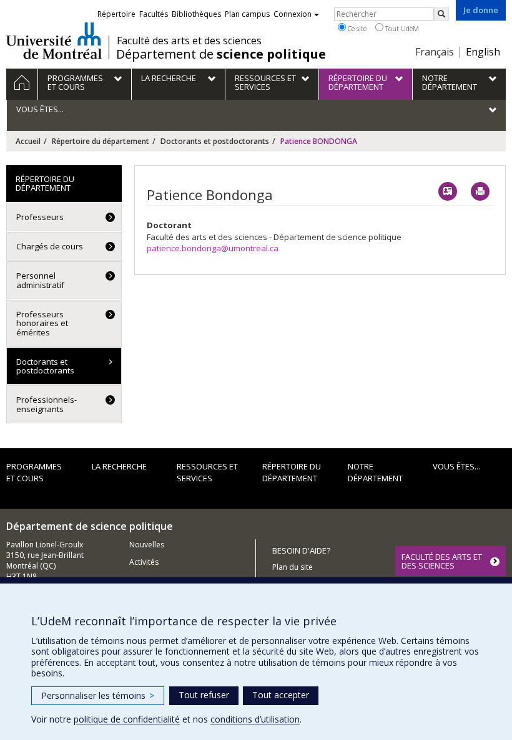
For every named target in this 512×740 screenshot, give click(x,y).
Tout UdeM (401, 28)
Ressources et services (207, 472)
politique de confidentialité (127, 719)
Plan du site (292, 567)
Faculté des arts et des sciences (189, 41)
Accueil (28, 141)
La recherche (119, 466)
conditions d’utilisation (255, 719)
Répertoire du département (100, 141)
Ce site (356, 28)
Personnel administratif (40, 280)
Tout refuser (204, 695)
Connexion (292, 14)
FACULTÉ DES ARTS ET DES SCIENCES (441, 561)
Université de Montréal (54, 40)
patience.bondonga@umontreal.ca (212, 248)
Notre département (375, 472)
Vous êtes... (456, 466)
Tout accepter (280, 695)
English (483, 52)
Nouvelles (146, 544)
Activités (144, 562)
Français (434, 52)
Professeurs (40, 217)
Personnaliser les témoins (97, 695)
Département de (221, 54)
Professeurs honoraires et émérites (42, 323)
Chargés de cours (49, 246)
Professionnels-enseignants (46, 404)
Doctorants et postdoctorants (214, 141)
